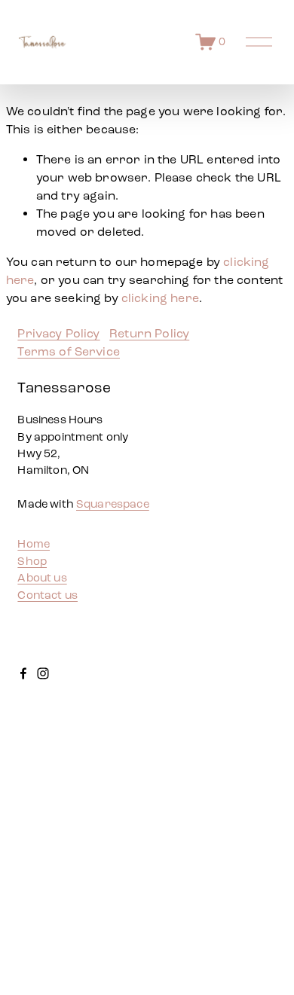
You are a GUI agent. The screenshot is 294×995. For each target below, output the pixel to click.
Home (33, 544)
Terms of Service (68, 351)
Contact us (47, 595)
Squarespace (112, 504)
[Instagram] (43, 673)
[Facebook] (23, 673)
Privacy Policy (58, 333)
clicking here (160, 298)
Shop (32, 561)
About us (41, 577)
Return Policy (149, 333)
